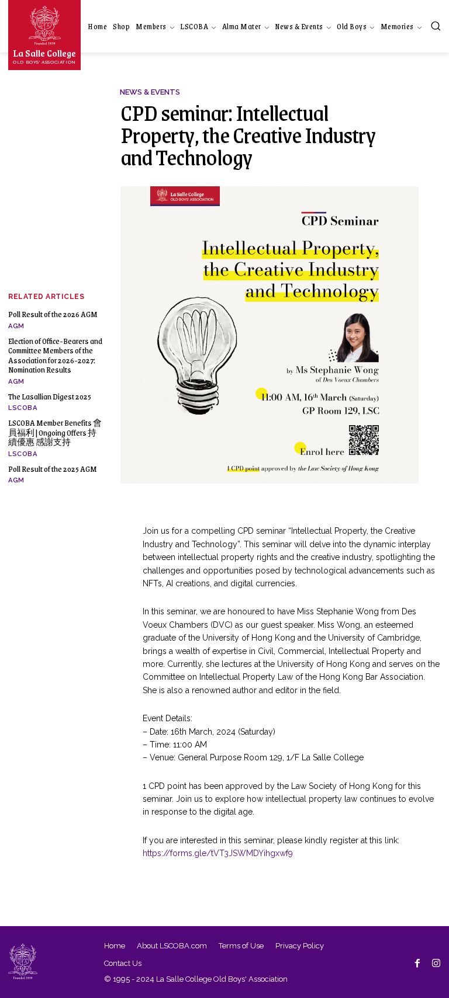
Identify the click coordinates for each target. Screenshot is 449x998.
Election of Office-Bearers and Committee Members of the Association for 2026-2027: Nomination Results (55, 355)
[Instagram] (436, 961)
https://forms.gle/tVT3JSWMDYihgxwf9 (218, 853)
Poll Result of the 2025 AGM (52, 468)
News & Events (150, 92)
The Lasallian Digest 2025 (49, 396)
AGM (16, 326)
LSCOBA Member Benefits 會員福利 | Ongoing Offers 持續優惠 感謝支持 (55, 432)
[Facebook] (417, 961)
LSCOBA (22, 408)
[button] (435, 25)
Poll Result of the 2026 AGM (53, 314)
